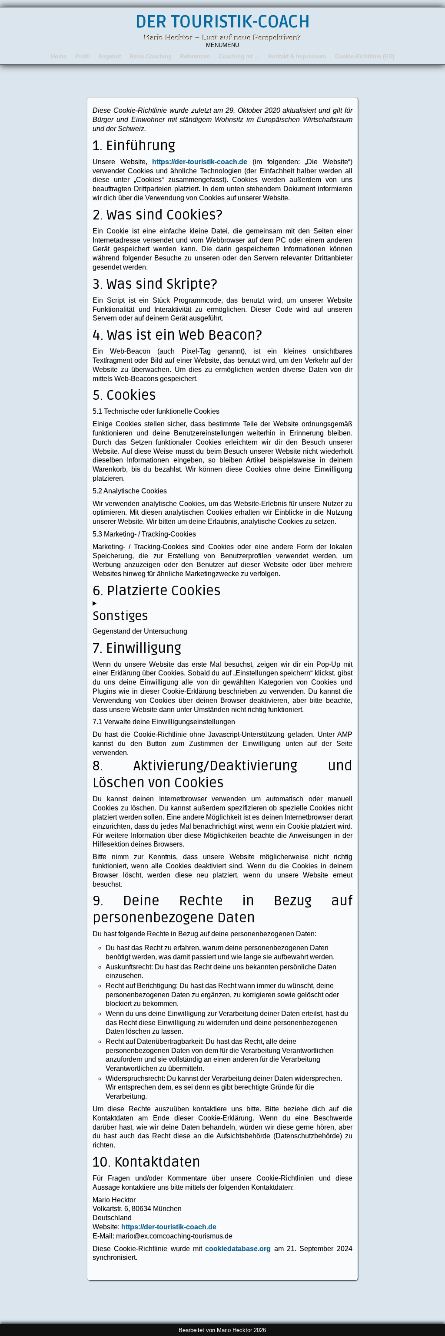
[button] (222, 45)
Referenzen (195, 56)
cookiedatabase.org (238, 1248)
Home (58, 56)
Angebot (109, 56)
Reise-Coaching (151, 56)
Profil (82, 56)
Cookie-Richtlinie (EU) (364, 56)
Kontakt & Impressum (297, 56)
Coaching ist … (239, 56)
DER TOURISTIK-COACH (222, 22)
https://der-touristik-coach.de (199, 161)
